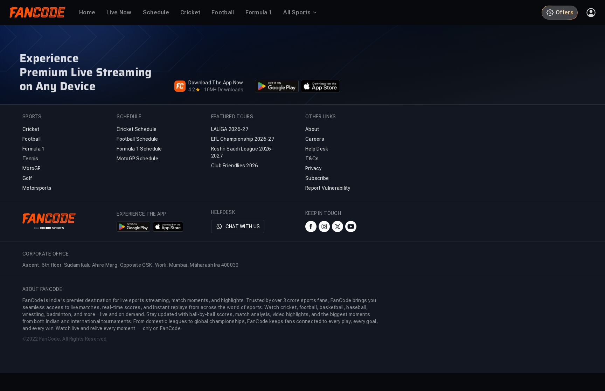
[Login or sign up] (591, 12)
